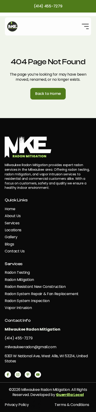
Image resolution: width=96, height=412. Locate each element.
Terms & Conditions (72, 404)
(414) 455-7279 (48, 6)
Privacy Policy (17, 404)
